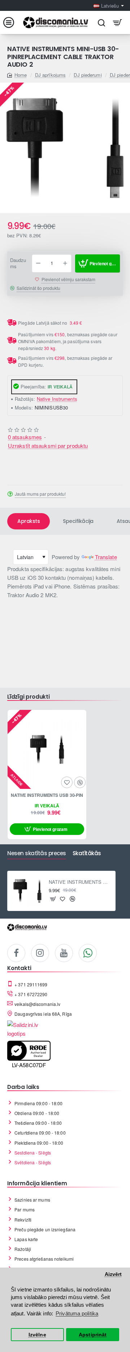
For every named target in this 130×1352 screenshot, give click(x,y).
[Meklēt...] (101, 22)
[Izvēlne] (12, 22)
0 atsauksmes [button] (25, 437)
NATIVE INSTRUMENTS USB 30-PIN (47, 795)
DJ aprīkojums (50, 74)
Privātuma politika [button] (77, 1313)
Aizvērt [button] (113, 1274)
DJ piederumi (87, 74)
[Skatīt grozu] (117, 22)
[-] (38, 263)
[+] (65, 263)
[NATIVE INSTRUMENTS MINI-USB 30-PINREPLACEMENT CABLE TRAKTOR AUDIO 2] (27, 891)
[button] (97, 263)
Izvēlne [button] (37, 1335)
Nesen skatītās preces (36, 853)
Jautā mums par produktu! (40, 494)
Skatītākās (87, 853)
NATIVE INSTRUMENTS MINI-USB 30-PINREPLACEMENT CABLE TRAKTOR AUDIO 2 (80, 882)
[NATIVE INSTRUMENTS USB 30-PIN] (47, 749)
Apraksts (28, 521)
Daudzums (18, 263)
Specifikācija (78, 521)
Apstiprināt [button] (93, 1335)
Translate (106, 557)
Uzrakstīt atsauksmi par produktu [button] (48, 445)
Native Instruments (57, 398)
